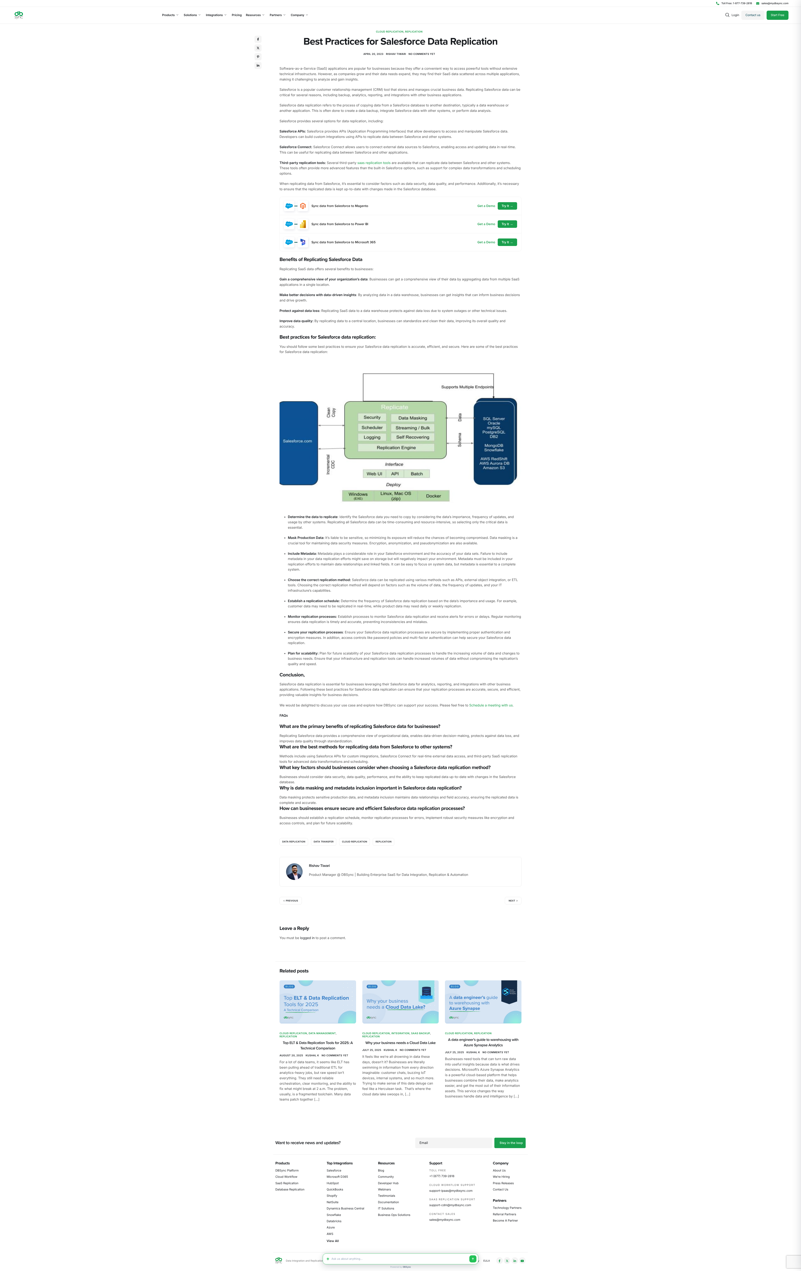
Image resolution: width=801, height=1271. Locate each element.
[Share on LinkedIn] (258, 65)
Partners (276, 15)
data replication (293, 841)
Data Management (322, 1033)
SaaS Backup (420, 1033)
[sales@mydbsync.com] (772, 3)
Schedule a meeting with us (491, 705)
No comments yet (422, 53)
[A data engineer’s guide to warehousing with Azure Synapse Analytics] (483, 1001)
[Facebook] (499, 1260)
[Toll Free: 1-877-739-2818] (734, 3)
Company (297, 15)
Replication (414, 31)
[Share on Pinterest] (258, 56)
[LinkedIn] (514, 1260)
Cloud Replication (389, 31)
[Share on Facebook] (258, 39)
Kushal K (312, 1055)
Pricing (237, 15)
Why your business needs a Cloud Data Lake (400, 1043)
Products (168, 15)
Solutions (190, 15)
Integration (400, 1033)
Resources (253, 15)
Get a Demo (486, 206)
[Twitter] (507, 1260)
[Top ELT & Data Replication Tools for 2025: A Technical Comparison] (318, 1001)
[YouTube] (522, 1260)
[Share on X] (258, 48)
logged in (307, 938)
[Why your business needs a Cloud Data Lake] (400, 1001)
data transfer (324, 841)
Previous (292, 900)
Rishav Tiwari (396, 53)
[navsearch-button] (727, 15)
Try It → (507, 206)
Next (512, 900)
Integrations (214, 15)
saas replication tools (374, 163)
